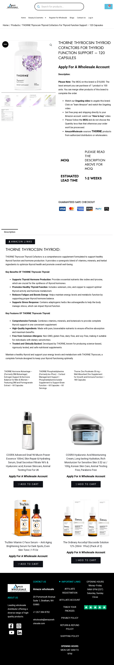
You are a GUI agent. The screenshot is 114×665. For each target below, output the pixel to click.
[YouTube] (11, 632)
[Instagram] (19, 626)
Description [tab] (9, 232)
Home (23, 18)
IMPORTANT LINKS (70, 581)
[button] (50, 45)
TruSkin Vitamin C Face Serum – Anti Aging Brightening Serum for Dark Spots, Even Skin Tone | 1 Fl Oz (28, 546)
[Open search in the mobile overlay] (59, 6)
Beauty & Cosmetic (36, 18)
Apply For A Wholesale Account (84, 67)
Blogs (72, 18)
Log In (90, 18)
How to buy (98, 116)
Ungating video (82, 101)
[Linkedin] (19, 632)
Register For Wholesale (58, 18)
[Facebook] (11, 626)
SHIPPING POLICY (69, 636)
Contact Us (81, 18)
